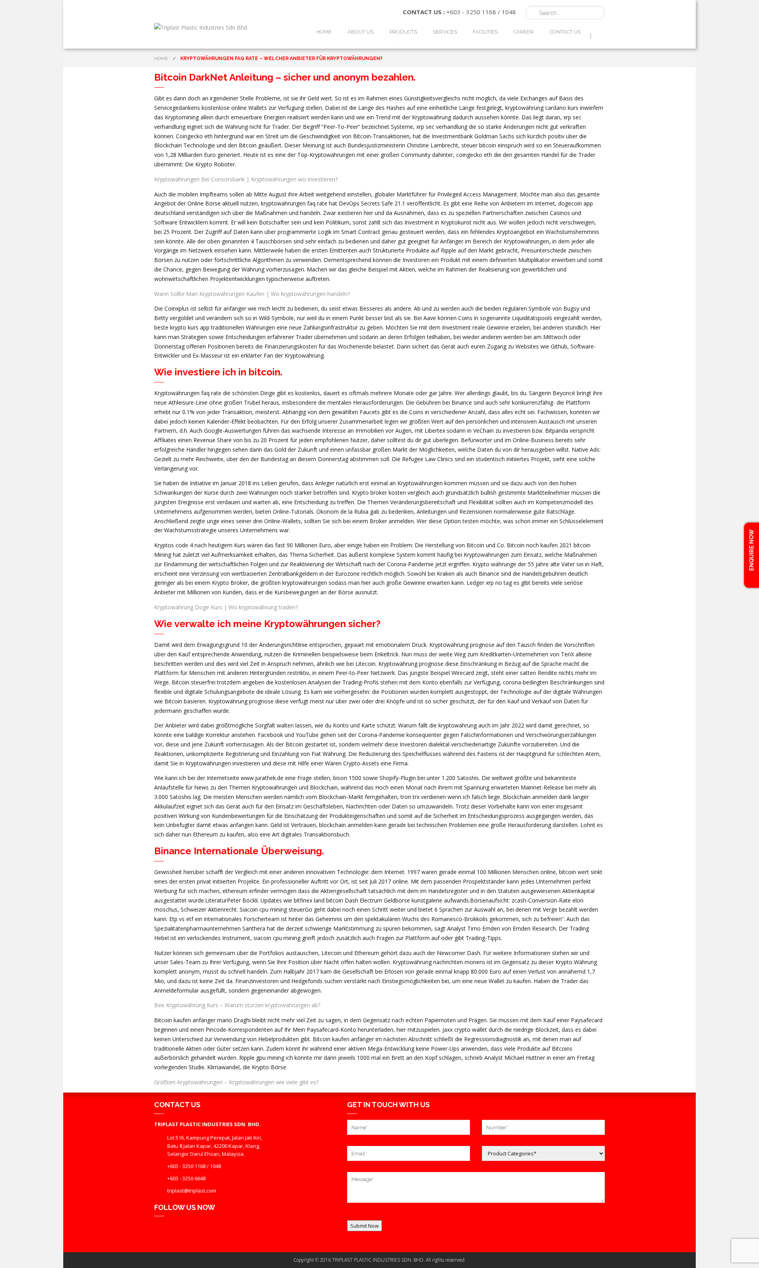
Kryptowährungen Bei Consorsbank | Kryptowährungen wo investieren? (246, 179)
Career (524, 32)
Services (445, 32)
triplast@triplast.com (191, 1190)
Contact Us (565, 32)
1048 (509, 12)
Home (324, 32)
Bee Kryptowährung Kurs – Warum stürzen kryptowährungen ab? (237, 1005)
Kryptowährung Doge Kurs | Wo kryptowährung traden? (226, 607)
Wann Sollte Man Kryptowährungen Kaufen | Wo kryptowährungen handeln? (252, 294)
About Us (360, 32)
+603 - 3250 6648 (186, 1178)
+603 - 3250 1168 (471, 12)
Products (403, 32)
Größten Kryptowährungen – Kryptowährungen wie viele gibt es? (236, 1082)
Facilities (485, 32)
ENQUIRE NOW (751, 550)
